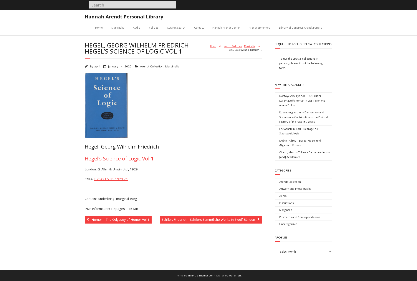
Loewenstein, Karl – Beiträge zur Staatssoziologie (298, 131)
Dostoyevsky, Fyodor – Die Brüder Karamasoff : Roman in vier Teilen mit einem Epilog (302, 100)
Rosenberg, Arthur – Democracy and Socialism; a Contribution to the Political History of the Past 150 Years (303, 117)
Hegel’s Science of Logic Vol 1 (119, 158)
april (97, 66)
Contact (199, 27)
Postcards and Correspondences (299, 217)
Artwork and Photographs (295, 189)
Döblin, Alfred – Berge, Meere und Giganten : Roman (300, 143)
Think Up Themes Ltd (200, 275)
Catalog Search (176, 27)
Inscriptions (286, 203)
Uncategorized (288, 224)
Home (99, 27)
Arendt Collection (233, 46)
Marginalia (117, 27)
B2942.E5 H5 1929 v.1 (111, 179)
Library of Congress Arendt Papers (300, 27)
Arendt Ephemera (259, 27)
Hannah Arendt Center (226, 27)
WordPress (235, 275)
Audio (136, 27)
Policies (153, 27)
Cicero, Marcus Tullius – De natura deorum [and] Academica (305, 154)
